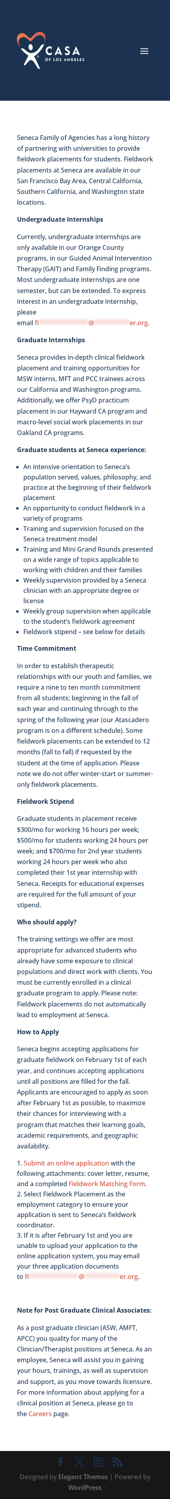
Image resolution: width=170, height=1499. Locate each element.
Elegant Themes (83, 1476)
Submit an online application (66, 1163)
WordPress (85, 1487)
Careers (40, 1413)
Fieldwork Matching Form (107, 1183)
